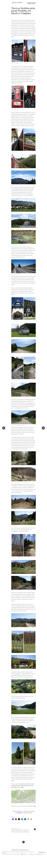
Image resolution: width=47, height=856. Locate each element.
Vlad (19, 828)
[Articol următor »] (43, 428)
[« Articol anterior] (3, 428)
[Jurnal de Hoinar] (17, 2)
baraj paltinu (14, 829)
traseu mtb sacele (19, 832)
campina (19, 829)
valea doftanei (26, 832)
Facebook (19, 812)
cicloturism (24, 829)
